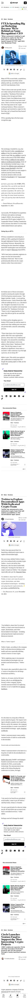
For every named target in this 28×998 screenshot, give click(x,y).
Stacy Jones (9, 47)
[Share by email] (11, 69)
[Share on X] (4, 69)
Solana (22, 245)
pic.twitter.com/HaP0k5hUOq (10, 588)
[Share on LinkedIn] (7, 69)
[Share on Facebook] (14, 69)
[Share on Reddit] (17, 69)
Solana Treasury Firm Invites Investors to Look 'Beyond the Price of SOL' (18, 452)
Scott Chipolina (10, 519)
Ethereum (15, 250)
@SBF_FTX (21, 184)
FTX (8, 113)
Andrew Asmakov (10, 958)
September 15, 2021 (7, 206)
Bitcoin (17, 680)
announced (4, 992)
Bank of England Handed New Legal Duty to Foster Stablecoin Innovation (17, 414)
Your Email (7, 381)
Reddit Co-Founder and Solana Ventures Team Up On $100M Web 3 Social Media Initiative (18, 778)
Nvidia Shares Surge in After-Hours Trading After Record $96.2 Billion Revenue (18, 433)
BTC (2, 7)
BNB (24, 7)
